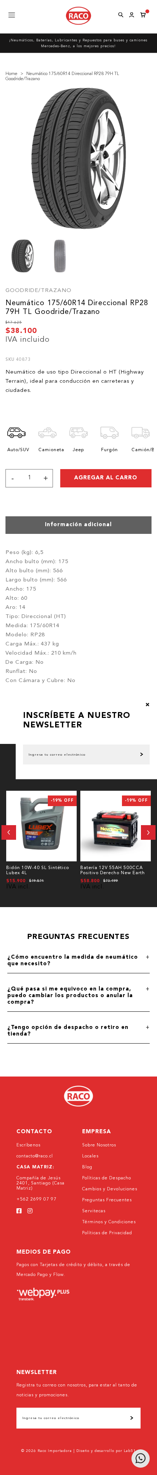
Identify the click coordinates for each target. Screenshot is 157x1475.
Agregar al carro (105, 478)
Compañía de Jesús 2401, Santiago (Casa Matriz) (40, 1183)
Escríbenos (28, 1145)
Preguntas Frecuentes (107, 1200)
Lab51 (130, 1451)
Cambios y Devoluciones (109, 1189)
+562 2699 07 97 (36, 1199)
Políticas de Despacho (106, 1178)
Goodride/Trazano (38, 290)
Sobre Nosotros (99, 1145)
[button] (8, 832)
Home (11, 74)
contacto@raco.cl (34, 1156)
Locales (90, 1156)
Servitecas (94, 1211)
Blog (87, 1167)
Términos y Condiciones (109, 1222)
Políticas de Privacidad (107, 1233)
